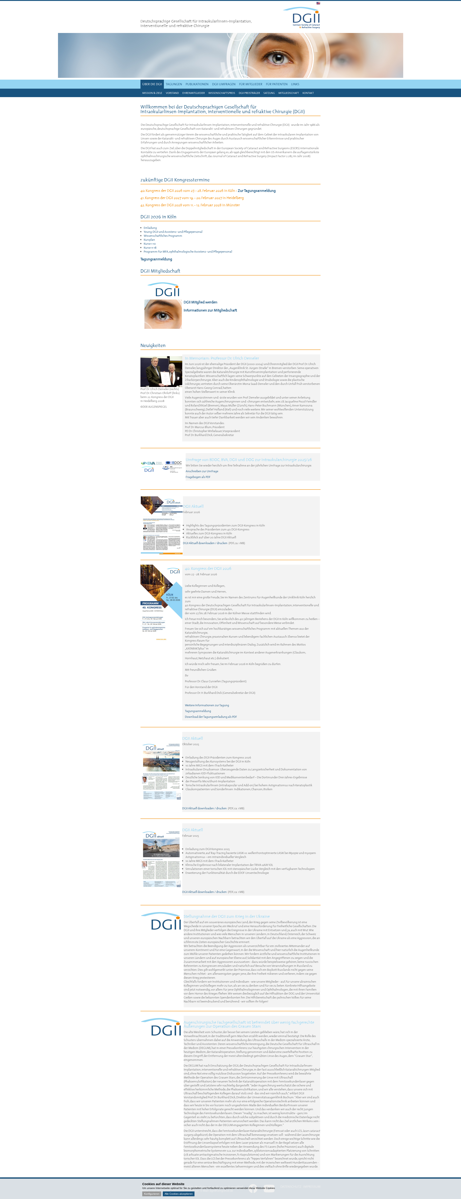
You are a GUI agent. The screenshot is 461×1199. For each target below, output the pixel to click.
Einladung (150, 227)
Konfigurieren (151, 1193)
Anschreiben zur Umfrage (202, 471)
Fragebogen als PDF (198, 477)
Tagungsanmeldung (156, 259)
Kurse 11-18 (150, 247)
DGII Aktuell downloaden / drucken (205, 543)
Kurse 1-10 (150, 243)
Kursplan (149, 239)
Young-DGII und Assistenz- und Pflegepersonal (173, 231)
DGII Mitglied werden (200, 302)
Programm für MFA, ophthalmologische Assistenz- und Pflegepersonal (188, 251)
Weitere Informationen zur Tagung (207, 705)
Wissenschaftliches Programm (163, 235)
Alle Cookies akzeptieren (179, 1193)
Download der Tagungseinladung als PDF (211, 716)
